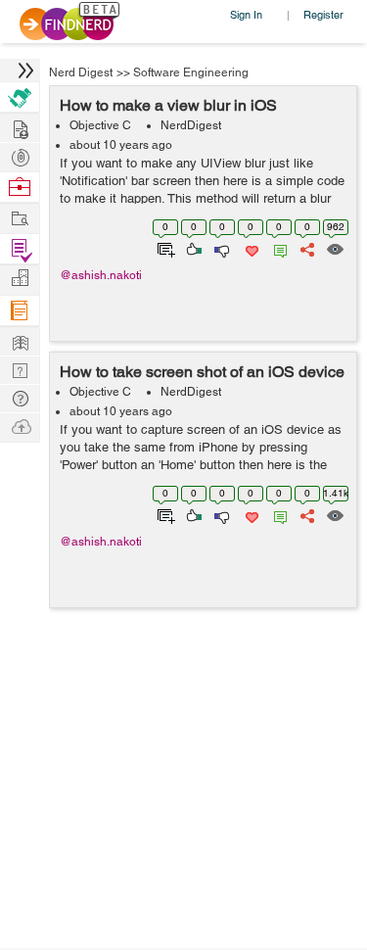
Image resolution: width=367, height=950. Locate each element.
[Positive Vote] (192, 248)
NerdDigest (191, 125)
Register (323, 14)
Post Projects (19, 127)
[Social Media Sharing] (306, 248)
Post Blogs (19, 425)
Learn (19, 311)
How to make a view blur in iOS (168, 105)
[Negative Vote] (220, 248)
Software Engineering (191, 72)
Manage (19, 249)
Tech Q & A (19, 368)
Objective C (100, 125)
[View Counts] (334, 248)
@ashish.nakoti (101, 275)
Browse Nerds (19, 155)
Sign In (246, 14)
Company (19, 278)
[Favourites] (250, 248)
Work (19, 187)
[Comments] (277, 248)
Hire (19, 97)
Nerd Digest (81, 72)
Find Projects (19, 217)
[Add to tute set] (164, 248)
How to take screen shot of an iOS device (202, 371)
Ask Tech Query (19, 397)
